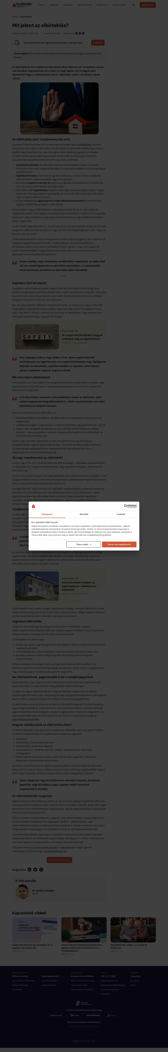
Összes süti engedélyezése (119, 544)
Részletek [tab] (84, 514)
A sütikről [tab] (121, 514)
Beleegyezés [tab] (47, 514)
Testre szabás (82, 544)
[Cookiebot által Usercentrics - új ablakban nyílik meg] (126, 506)
